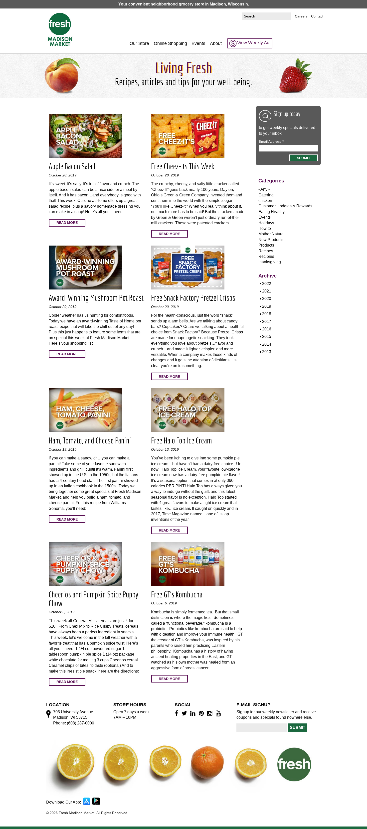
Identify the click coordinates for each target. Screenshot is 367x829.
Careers (301, 16)
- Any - (264, 189)
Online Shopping (170, 43)
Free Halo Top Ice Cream (181, 440)
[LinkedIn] (193, 713)
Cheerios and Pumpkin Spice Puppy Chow (93, 599)
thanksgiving (269, 262)
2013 (266, 352)
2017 (266, 321)
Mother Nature (271, 234)
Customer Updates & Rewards (285, 206)
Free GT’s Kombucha (176, 594)
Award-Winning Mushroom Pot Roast (96, 297)
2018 (266, 314)
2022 (266, 283)
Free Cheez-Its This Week (182, 166)
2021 (266, 291)
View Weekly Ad (253, 42)
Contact (317, 16)
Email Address (271, 141)
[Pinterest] (202, 713)
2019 (266, 306)
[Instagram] (210, 713)
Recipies (266, 256)
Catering (266, 195)
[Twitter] (185, 713)
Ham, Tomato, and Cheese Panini (90, 440)
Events (198, 43)
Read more (67, 223)
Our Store (139, 43)
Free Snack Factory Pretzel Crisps (193, 297)
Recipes (265, 251)
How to (264, 228)
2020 (266, 298)
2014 (266, 344)
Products (266, 245)
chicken (265, 200)
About (216, 43)
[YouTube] (219, 713)
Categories (271, 180)
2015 (266, 336)
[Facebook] (177, 713)
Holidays (266, 223)
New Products (270, 240)
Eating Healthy (271, 212)
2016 (266, 329)
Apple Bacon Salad (72, 166)
